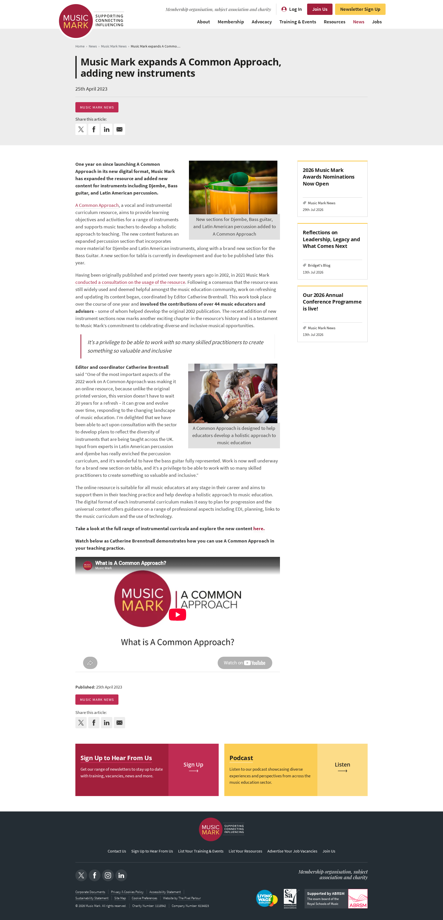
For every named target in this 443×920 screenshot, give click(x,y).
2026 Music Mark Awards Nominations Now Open (329, 176)
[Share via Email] (119, 129)
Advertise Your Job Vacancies (292, 851)
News (358, 21)
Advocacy (262, 21)
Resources (334, 21)
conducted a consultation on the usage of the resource (130, 282)
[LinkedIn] (121, 875)
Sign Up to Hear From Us (152, 851)
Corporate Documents (90, 892)
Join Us (319, 9)
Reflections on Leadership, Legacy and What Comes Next (331, 239)
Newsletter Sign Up (360, 9)
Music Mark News (97, 107)
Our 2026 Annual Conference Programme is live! (332, 301)
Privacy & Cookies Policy (127, 892)
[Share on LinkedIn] (106, 129)
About (203, 21)
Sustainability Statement (91, 898)
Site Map (120, 898)
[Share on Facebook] (93, 129)
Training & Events (297, 21)
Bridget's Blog (319, 265)
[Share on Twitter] (81, 129)
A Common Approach (97, 205)
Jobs (377, 21)
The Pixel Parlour (189, 898)
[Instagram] (108, 875)
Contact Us (117, 851)
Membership (231, 21)
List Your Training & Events (201, 851)
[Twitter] (81, 875)
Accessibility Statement (165, 892)
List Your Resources (245, 851)
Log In (295, 9)
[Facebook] (94, 875)
